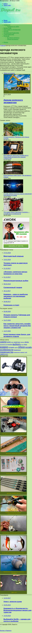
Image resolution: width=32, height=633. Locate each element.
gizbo (9, 342)
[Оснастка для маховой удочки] (13, 474)
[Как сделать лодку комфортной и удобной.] (13, 435)
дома (22, 344)
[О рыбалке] (11, 17)
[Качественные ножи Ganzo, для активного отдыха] (13, 174)
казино (4, 347)
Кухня (6, 31)
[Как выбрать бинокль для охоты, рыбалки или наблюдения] (14, 395)
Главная (3, 45)
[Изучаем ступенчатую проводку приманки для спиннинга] (13, 514)
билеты (22, 342)
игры (25, 344)
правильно (17, 350)
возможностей (4, 344)
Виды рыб (7, 28)
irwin (12, 342)
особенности (6, 350)
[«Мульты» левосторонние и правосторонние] (13, 375)
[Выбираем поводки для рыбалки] (13, 455)
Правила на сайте (13, 26)
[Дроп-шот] (13, 593)
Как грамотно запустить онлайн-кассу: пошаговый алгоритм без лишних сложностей (16, 157)
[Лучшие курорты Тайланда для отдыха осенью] (13, 135)
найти (16, 347)
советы (2, 354)
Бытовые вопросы (13, 37)
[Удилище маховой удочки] (13, 494)
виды (27, 342)
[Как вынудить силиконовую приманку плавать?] (13, 554)
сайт (26, 352)
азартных (17, 342)
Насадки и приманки (12, 30)
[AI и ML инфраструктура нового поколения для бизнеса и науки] (13, 192)
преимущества (6, 352)
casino (3, 342)
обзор (21, 347)
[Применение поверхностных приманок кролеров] (13, 573)
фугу (6, 354)
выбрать (17, 344)
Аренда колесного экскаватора (13, 101)
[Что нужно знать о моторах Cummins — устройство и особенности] (13, 210)
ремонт (22, 352)
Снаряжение (9, 34)
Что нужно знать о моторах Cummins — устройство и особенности (17, 213)
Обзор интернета (12, 39)
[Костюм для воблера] (13, 415)
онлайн (28, 347)
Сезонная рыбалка (11, 33)
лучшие (11, 347)
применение (17, 352)
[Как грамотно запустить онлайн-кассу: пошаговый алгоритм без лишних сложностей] (13, 154)
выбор (10, 344)
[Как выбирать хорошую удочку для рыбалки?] (13, 534)
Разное (6, 36)
